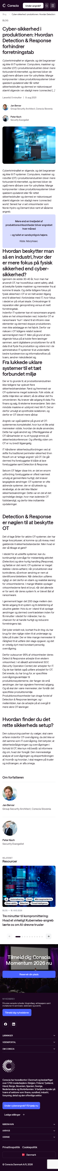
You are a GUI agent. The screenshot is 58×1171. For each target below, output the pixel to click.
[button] (48, 936)
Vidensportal (9, 1042)
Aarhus (6, 1131)
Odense (6, 1137)
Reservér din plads (29, 974)
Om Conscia (8, 1049)
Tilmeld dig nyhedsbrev (17, 1012)
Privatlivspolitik (11, 1147)
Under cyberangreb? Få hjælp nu (21, 1105)
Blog (4, 14)
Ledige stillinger (12, 1114)
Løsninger (7, 1035)
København (8, 1124)
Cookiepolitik (29, 1147)
